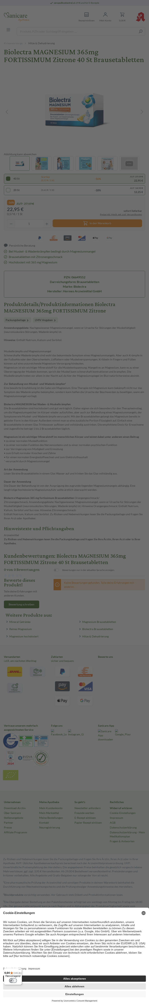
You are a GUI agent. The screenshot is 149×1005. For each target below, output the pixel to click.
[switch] (13, 980)
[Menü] (19, 970)
